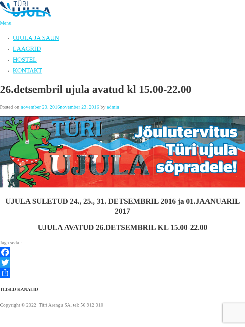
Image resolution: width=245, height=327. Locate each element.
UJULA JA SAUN (36, 37)
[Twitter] (122, 262)
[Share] (122, 273)
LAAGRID (27, 48)
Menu (5, 23)
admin (113, 107)
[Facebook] (122, 252)
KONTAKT (27, 70)
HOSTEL (25, 59)
